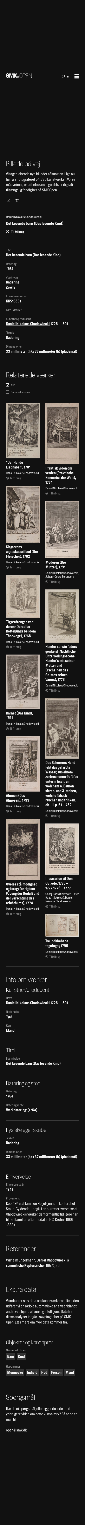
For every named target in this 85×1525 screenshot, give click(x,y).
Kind (21, 1356)
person (56, 1372)
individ (32, 1372)
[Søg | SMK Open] (19, 76)
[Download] (9, 200)
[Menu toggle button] (76, 76)
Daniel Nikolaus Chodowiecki (28, 324)
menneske (15, 1372)
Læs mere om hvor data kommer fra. (41, 1322)
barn (10, 1356)
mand (69, 1372)
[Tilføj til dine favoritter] (18, 200)
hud (44, 1372)
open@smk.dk (16, 1430)
